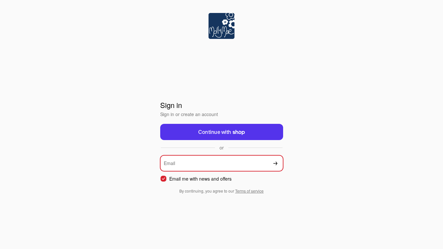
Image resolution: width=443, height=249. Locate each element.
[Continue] (275, 163)
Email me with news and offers (200, 179)
